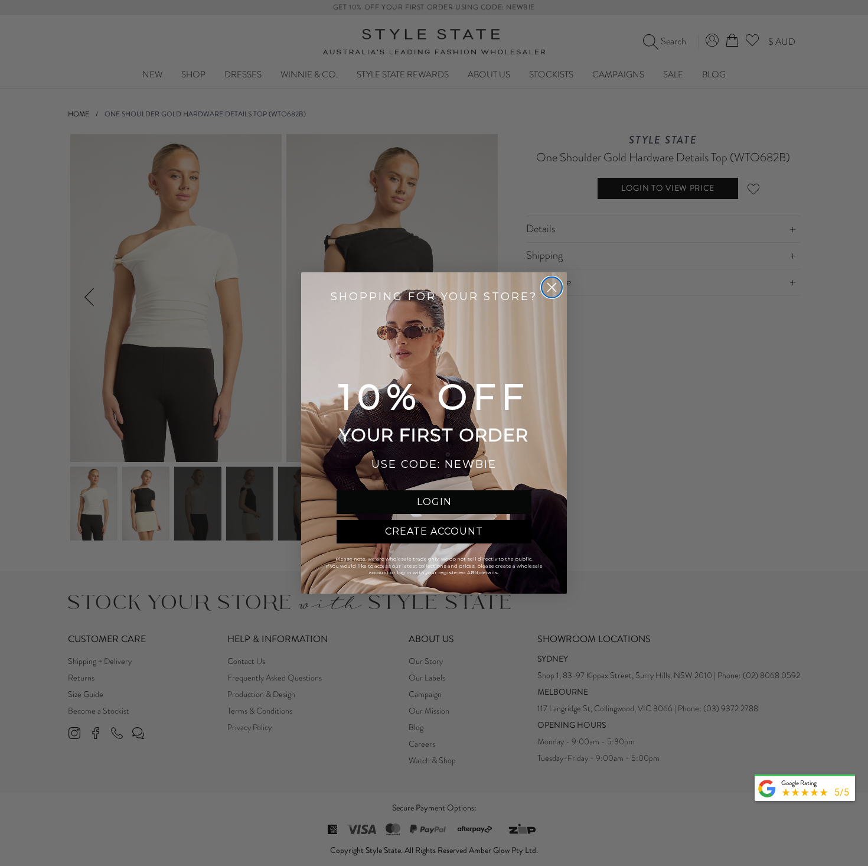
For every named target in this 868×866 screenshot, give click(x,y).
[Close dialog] (551, 287)
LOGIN (434, 501)
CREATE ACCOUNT (434, 531)
